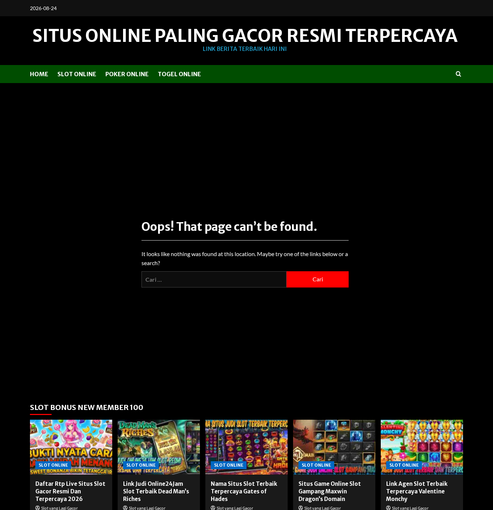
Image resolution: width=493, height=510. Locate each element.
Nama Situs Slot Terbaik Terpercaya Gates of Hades (244, 491)
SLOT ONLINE (76, 74)
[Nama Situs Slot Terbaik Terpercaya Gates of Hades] (246, 447)
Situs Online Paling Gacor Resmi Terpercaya (245, 36)
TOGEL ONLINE (179, 74)
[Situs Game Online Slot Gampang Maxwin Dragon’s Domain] (334, 447)
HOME (39, 74)
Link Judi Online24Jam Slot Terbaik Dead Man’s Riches (156, 491)
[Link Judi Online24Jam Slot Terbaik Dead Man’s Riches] (159, 447)
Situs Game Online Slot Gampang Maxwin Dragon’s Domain (329, 491)
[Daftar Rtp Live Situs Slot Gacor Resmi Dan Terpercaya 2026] (71, 447)
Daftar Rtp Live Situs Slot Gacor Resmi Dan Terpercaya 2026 (70, 491)
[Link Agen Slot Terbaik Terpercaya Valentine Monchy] (422, 447)
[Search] (458, 74)
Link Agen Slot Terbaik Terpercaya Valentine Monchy (417, 491)
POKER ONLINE (127, 74)
